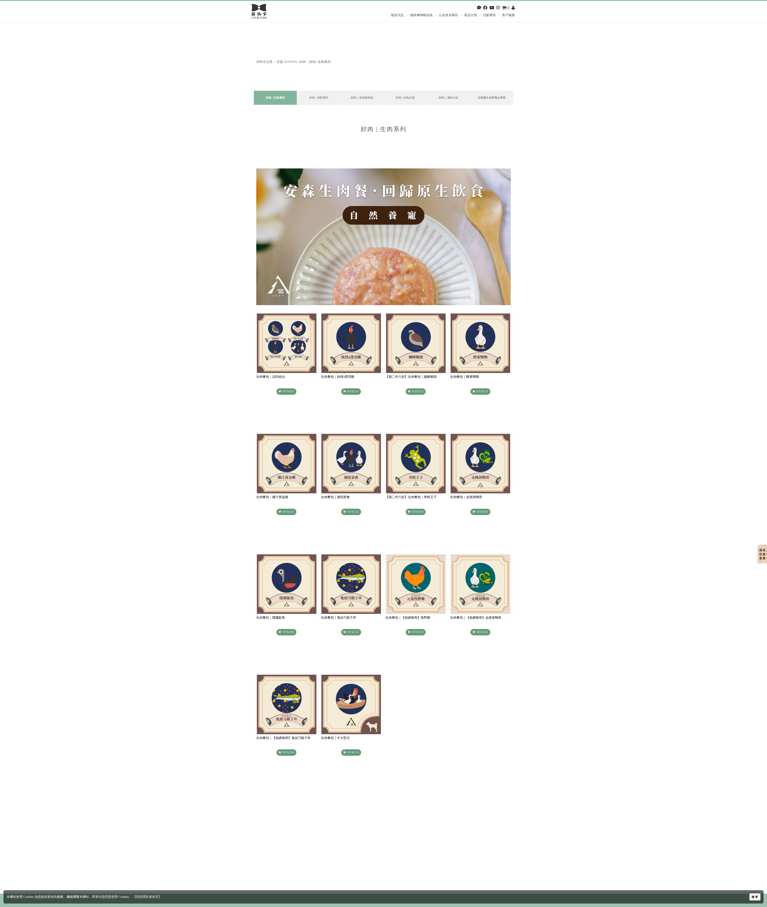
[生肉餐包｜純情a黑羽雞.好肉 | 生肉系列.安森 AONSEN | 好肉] (351, 343)
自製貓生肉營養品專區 (492, 97)
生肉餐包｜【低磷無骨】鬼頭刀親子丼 (283, 738)
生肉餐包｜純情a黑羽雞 (337, 376)
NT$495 (287, 391)
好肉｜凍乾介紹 (448, 97)
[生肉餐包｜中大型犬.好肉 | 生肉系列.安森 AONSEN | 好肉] (351, 704)
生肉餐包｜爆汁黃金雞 (272, 497)
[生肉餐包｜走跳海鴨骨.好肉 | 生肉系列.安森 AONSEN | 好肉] (480, 464)
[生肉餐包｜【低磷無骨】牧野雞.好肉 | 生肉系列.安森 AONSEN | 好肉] (416, 584)
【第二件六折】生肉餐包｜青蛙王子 (411, 497)
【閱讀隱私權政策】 (147, 896)
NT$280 (287, 632)
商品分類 (470, 15)
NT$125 (287, 511)
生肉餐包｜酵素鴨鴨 (464, 376)
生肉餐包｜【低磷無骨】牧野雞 (407, 617)
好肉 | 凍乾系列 (318, 97)
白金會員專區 (448, 15)
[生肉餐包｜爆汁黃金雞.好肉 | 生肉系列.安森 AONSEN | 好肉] (286, 464)
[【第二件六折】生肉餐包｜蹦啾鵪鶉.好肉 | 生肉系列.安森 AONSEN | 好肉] (416, 343)
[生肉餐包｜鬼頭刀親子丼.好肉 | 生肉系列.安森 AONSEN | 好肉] (351, 584)
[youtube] (492, 7)
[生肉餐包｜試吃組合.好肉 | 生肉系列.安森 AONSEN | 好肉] (286, 343)
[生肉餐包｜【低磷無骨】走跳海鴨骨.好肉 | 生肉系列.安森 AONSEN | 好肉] (480, 584)
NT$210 (481, 391)
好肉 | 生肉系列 (320, 61)
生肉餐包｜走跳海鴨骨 (466, 497)
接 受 (755, 896)
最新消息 (397, 15)
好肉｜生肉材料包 (362, 97)
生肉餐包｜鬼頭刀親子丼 (338, 617)
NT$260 (417, 511)
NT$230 (287, 752)
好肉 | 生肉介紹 (405, 97)
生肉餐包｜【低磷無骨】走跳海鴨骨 (475, 617)
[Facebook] (479, 7)
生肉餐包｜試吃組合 (270, 376)
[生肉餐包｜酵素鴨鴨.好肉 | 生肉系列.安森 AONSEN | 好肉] (480, 343)
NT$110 (352, 391)
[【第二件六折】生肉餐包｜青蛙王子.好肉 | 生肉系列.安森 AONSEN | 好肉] (416, 464)
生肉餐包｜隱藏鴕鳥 (270, 617)
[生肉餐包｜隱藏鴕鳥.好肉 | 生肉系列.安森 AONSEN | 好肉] (286, 584)
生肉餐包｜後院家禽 (335, 497)
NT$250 (352, 632)
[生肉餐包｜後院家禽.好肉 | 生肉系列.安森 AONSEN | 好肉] (351, 464)
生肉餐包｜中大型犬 (335, 738)
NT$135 (417, 391)
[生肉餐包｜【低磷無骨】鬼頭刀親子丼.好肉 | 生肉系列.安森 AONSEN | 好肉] (286, 704)
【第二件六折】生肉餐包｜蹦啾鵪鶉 (411, 376)
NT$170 (352, 752)
